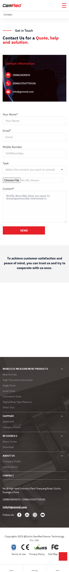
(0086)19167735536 (24, 83)
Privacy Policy (37, 554)
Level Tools (9, 391)
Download (8, 447)
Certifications (10, 466)
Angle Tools (9, 385)
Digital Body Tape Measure (17, 402)
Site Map (53, 554)
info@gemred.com (23, 91)
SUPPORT (8, 416)
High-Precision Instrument (18, 380)
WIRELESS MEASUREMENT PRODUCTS (25, 369)
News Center (10, 441)
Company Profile (12, 461)
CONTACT (8, 475)
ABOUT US (9, 455)
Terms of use (19, 554)
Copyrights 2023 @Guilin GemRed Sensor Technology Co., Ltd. (34, 538)
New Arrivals (10, 374)
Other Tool (8, 407)
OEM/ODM (8, 421)
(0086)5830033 (21, 75)
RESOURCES (10, 436)
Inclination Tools (12, 396)
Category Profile (11, 427)
